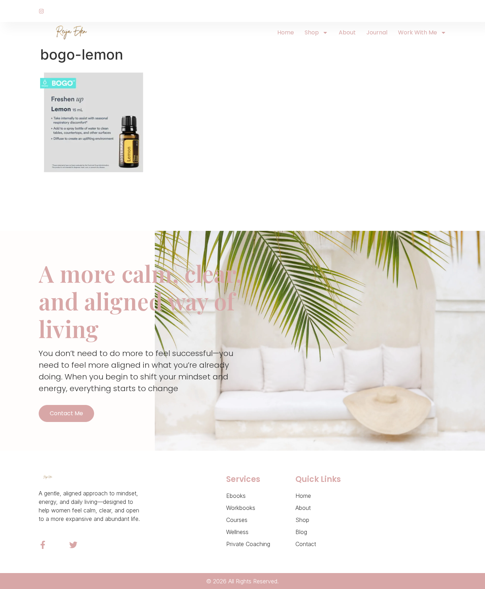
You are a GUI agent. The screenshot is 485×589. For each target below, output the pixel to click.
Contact (305, 544)
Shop (312, 32)
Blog (301, 531)
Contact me (66, 413)
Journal (376, 32)
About (347, 32)
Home (285, 32)
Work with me (417, 32)
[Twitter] (73, 545)
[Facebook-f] (43, 545)
